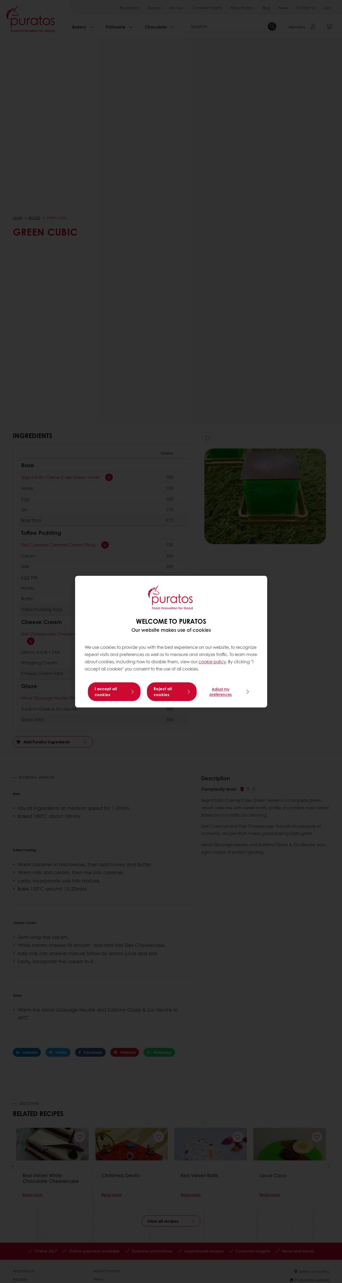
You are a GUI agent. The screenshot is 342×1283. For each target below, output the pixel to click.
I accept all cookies (106, 691)
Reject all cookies (163, 691)
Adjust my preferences (220, 691)
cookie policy (212, 662)
